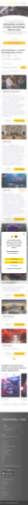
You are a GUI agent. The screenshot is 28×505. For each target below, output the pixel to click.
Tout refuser (14, 262)
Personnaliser (14, 265)
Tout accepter (14, 259)
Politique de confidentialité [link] (14, 268)
